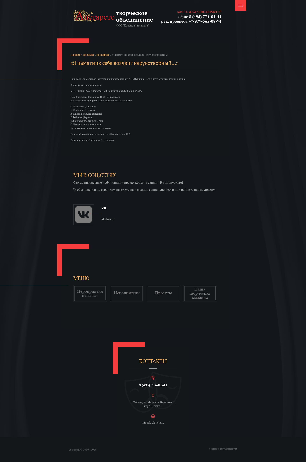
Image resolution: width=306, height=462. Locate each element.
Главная (75, 54)
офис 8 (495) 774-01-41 (200, 16)
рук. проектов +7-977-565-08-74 (191, 21)
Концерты (102, 54)
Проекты (88, 54)
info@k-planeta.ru (153, 422)
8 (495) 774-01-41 (153, 385)
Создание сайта (217, 448)
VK (103, 208)
